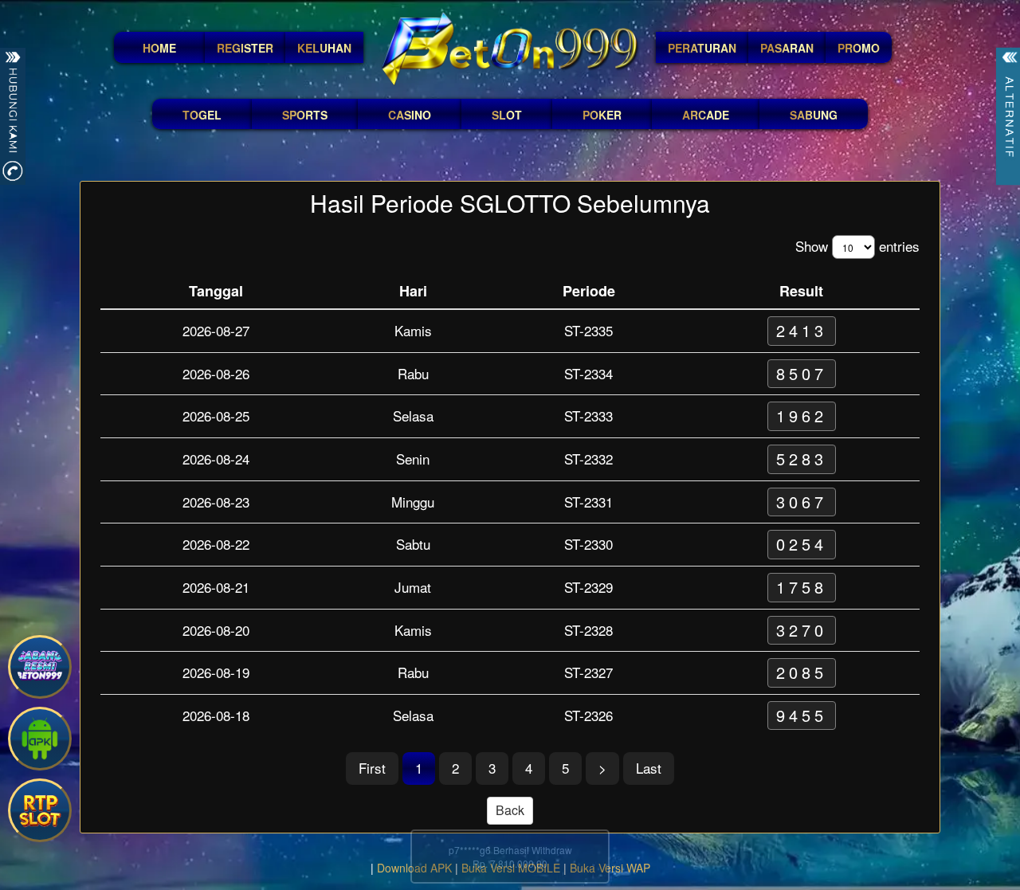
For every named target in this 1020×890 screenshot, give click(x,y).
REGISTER (245, 48)
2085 (801, 672)
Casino (409, 115)
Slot (507, 115)
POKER (602, 115)
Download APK (414, 868)
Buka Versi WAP (610, 868)
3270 (801, 629)
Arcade (705, 115)
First (372, 768)
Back (510, 810)
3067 (801, 501)
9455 (801, 715)
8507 (801, 373)
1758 (801, 586)
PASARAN (787, 48)
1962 (801, 415)
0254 (801, 543)
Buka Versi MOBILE (510, 868)
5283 (801, 458)
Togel (202, 115)
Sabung (814, 115)
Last (648, 768)
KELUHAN (324, 48)
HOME (159, 48)
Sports (305, 115)
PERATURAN (702, 48)
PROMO (859, 48)
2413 (801, 330)
